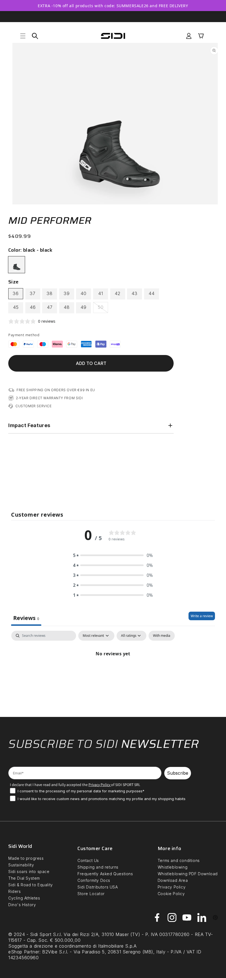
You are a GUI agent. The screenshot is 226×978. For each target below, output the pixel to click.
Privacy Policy (171, 887)
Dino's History (22, 904)
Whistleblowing (172, 867)
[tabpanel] (113, 672)
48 (67, 307)
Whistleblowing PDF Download (188, 873)
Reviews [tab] (26, 618)
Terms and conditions (179, 860)
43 (134, 293)
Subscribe (177, 773)
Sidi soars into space (29, 871)
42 (117, 293)
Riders (14, 891)
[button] (23, 36)
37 (33, 293)
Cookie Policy (171, 893)
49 (83, 307)
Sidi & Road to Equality (30, 884)
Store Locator (91, 893)
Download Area (173, 880)
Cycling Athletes (24, 898)
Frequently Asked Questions (105, 873)
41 (100, 293)
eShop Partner (23, 952)
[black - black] (16, 264)
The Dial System (24, 878)
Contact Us (88, 860)
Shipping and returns (98, 867)
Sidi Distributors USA (97, 887)
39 (67, 293)
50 (103, 308)
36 (16, 293)
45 (16, 307)
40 (83, 293)
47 (50, 307)
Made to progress (26, 858)
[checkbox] (162, 636)
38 (50, 293)
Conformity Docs (93, 880)
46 (33, 307)
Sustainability (21, 865)
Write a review (202, 616)
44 (152, 293)
